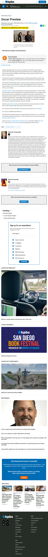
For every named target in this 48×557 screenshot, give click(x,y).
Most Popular (5, 398)
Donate (24, 477)
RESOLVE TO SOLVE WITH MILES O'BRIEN (11, 392)
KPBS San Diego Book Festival (8, 356)
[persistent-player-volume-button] (7, 6)
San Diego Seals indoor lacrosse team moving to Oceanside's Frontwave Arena (7, 498)
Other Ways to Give (19, 549)
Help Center (33, 531)
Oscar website (38, 108)
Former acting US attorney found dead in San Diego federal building (18, 429)
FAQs (32, 525)
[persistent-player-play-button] (3, 6)
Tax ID (16, 551)
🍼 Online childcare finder (9, 218)
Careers (16, 522)
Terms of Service (18, 536)
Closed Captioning (34, 520)
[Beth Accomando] (4, 182)
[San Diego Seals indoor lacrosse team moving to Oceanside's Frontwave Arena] (7, 488)
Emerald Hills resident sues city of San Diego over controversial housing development (22, 449)
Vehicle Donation (18, 553)
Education (26, 492)
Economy (3, 492)
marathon (16, 86)
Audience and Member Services (37, 518)
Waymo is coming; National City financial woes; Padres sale (16, 319)
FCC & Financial (18, 525)
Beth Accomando (33, 23)
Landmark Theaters (7, 90)
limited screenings (13, 104)
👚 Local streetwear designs (9, 215)
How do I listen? (34, 527)
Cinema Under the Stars (9, 118)
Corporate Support (19, 542)
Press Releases (18, 529)
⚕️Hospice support (7, 213)
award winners (15, 122)
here (21, 111)
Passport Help (34, 529)
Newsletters (17, 520)
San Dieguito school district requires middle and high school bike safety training (29, 498)
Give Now (42, 2)
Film (18, 127)
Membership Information (20, 547)
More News (5, 483)
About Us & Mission (19, 518)
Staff (16, 534)
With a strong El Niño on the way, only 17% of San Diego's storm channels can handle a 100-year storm (24, 438)
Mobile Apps (17, 527)
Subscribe (24, 261)
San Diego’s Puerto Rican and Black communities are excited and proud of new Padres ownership (22, 444)
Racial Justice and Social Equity (17, 493)
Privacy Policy (18, 531)
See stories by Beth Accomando (16, 190)
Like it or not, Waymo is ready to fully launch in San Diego (15, 433)
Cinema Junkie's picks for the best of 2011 (17, 121)
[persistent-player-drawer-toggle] (46, 6)
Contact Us (33, 522)
